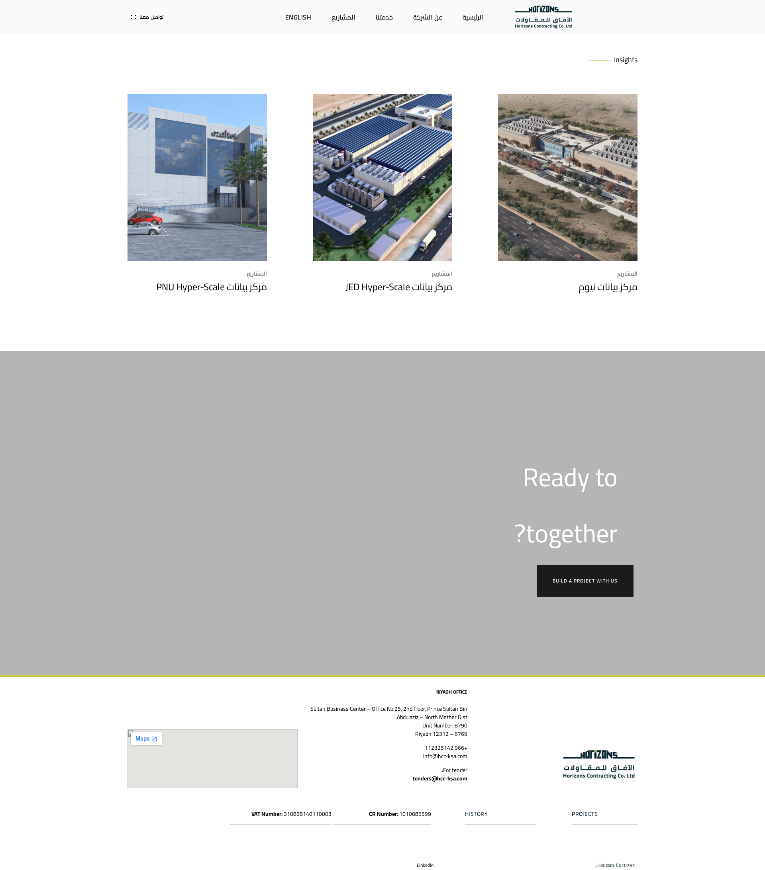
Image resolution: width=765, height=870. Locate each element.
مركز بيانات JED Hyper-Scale (398, 287)
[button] (608, 865)
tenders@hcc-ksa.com (440, 778)
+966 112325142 (446, 748)
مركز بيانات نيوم (608, 287)
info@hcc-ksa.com (445, 756)
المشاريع (627, 274)
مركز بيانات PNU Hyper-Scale (211, 287)
